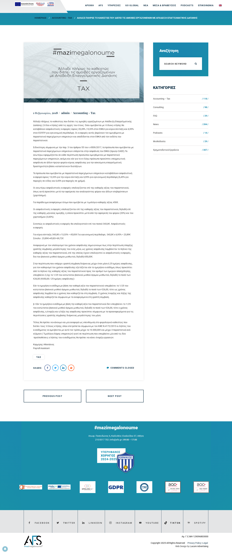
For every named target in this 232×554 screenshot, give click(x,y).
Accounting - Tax (62, 18)
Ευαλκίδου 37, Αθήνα (133, 436)
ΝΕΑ (145, 5)
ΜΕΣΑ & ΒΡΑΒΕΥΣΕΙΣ (164, 5)
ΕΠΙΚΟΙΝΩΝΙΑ (206, 5)
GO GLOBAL (132, 5)
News (156, 124)
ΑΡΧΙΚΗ (89, 5)
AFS (100, 5)
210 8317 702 (102, 439)
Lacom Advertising (199, 546)
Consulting (158, 107)
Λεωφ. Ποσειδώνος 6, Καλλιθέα (104, 436)
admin (65, 113)
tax (38, 357)
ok (195, 63)
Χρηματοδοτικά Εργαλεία (166, 150)
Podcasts (187, 5)
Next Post (115, 396)
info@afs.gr (116, 439)
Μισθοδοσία (159, 141)
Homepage (40, 18)
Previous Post (52, 396)
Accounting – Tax (161, 98)
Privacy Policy (194, 543)
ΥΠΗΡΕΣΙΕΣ (114, 5)
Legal (205, 543)
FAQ (155, 115)
